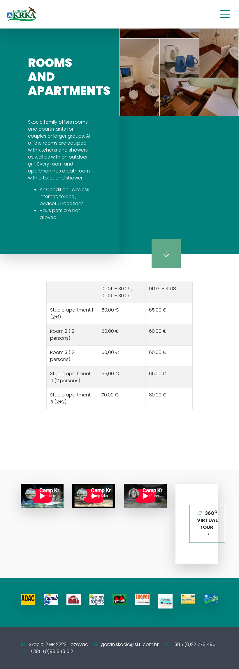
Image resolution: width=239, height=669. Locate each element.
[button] (124, 58)
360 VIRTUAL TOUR (207, 520)
